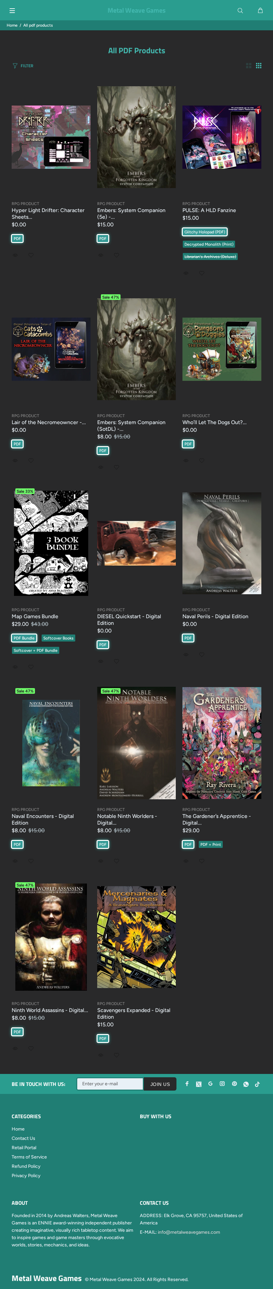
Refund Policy (26, 1166)
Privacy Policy (26, 1175)
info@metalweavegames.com (189, 1232)
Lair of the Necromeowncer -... (49, 422)
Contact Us (23, 1138)
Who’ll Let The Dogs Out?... (214, 422)
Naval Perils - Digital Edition (215, 616)
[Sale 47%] (51, 743)
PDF (17, 238)
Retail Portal (24, 1148)
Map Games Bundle (35, 616)
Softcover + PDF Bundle (36, 650)
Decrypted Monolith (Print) (208, 244)
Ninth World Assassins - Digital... (50, 1010)
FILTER (27, 65)
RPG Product (25, 203)
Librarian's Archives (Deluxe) (210, 256)
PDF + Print (210, 844)
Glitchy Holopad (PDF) (204, 232)
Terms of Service (29, 1157)
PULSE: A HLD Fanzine (209, 210)
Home (12, 25)
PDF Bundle (24, 638)
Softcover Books (58, 638)
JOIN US (160, 1084)
